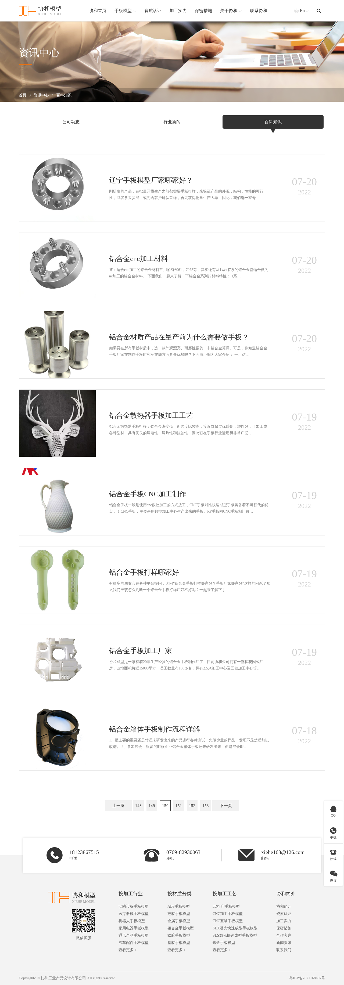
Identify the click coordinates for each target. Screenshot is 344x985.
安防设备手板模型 (134, 906)
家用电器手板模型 (134, 928)
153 (205, 805)
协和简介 (286, 893)
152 (192, 805)
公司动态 (71, 121)
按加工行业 (131, 893)
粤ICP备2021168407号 (307, 978)
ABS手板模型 (178, 906)
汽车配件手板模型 (134, 943)
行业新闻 (172, 121)
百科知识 (63, 95)
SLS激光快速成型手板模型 (235, 935)
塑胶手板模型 (178, 943)
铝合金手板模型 (180, 928)
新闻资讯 (283, 943)
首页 (22, 95)
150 (165, 805)
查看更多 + (128, 950)
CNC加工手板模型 (228, 914)
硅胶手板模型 (178, 914)
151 (178, 805)
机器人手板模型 (132, 921)
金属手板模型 (178, 921)
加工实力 (283, 921)
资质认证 (283, 914)
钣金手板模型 (224, 943)
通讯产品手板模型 (134, 935)
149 (152, 805)
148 (138, 805)
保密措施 (283, 928)
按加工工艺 (225, 893)
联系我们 (283, 950)
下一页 (226, 805)
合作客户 (283, 935)
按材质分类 (179, 893)
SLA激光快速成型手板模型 (235, 928)
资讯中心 (41, 95)
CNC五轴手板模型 (228, 921)
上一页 (118, 805)
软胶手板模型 (178, 935)
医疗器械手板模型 (134, 914)
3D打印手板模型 (226, 906)
